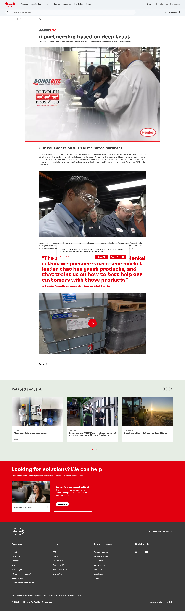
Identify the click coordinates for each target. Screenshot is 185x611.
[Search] (8, 12)
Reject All (101, 257)
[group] (92, 423)
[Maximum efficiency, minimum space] (37, 419)
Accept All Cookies (118, 257)
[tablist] (92, 449)
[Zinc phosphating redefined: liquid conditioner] (147, 419)
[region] (93, 253)
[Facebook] (141, 552)
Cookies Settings (66, 257)
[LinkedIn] (136, 552)
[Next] (170, 389)
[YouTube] (146, 552)
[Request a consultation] (31, 496)
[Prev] (164, 389)
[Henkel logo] (10, 4)
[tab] (92, 449)
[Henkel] (18, 531)
